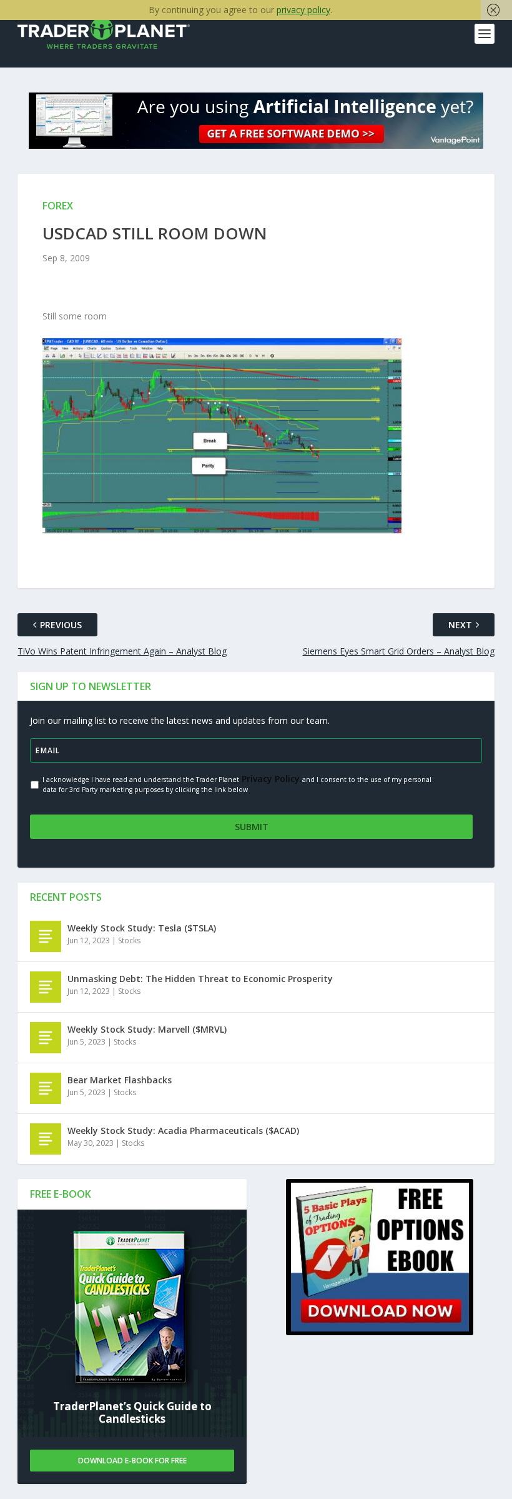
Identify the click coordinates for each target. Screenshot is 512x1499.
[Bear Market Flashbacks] (45, 1088)
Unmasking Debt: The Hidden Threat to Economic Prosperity (200, 979)
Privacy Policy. (270, 779)
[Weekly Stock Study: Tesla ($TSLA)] (45, 936)
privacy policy (303, 10)
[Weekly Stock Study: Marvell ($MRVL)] (45, 1037)
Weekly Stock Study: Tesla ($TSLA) (141, 928)
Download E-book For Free (132, 1460)
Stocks (129, 940)
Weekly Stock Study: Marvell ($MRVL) (147, 1029)
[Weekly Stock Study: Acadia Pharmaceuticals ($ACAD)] (45, 1139)
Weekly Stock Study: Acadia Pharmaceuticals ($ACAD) (183, 1130)
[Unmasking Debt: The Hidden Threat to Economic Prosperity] (45, 987)
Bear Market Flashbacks (119, 1080)
